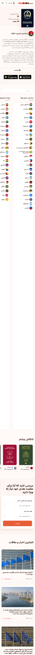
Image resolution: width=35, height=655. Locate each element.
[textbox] (17, 506)
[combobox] (17, 505)
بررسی (17, 523)
